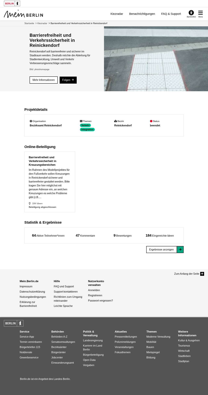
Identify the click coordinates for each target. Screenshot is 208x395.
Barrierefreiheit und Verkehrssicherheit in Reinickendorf (79, 23)
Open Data (89, 360)
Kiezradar (116, 13)
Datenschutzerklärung (32, 291)
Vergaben (88, 365)
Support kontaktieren (66, 291)
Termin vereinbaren (31, 342)
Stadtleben (184, 356)
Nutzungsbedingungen (33, 296)
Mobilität (151, 342)
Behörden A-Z (59, 336)
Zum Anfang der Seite (186, 273)
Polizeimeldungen (125, 342)
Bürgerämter (58, 352)
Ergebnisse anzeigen (161, 249)
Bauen (150, 347)
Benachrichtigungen (142, 13)
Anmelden (94, 290)
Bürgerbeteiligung (93, 354)
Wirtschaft (183, 350)
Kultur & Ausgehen (189, 340)
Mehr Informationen (43, 80)
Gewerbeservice (29, 357)
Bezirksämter (58, 347)
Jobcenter (57, 357)
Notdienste (26, 352)
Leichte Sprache (63, 306)
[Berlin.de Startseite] (13, 323)
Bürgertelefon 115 (30, 347)
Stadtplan (183, 361)
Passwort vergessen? (100, 300)
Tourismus (184, 345)
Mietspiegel (153, 352)
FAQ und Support (64, 286)
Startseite (29, 23)
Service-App (27, 336)
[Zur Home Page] (23, 13)
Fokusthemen (122, 352)
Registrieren (95, 295)
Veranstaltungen (124, 347)
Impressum (26, 286)
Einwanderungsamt (62, 362)
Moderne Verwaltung (158, 336)
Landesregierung (93, 340)
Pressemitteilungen (126, 336)
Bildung (150, 357)
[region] (48, 235)
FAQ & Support (171, 13)
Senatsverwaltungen (63, 342)
